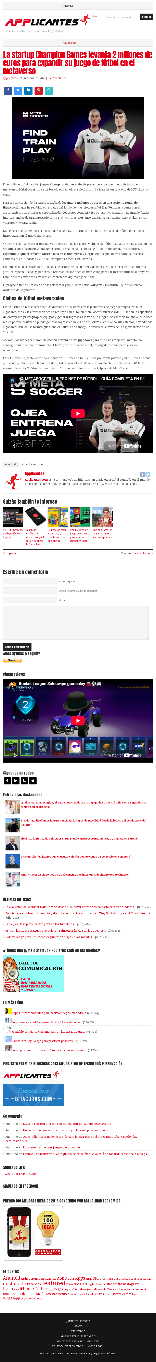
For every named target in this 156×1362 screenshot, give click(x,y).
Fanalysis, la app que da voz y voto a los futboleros (39, 924)
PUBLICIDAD (77, 1331)
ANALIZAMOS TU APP (69, 1341)
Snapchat (91, 1293)
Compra (107, 1278)
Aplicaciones (30, 1278)
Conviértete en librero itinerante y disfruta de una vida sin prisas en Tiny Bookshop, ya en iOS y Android (76, 913)
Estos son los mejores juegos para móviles (51, 1147)
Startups (148, 553)
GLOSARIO (93, 1341)
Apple (69, 1278)
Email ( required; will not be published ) (78, 590)
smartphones (77, 1293)
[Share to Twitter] (18, 94)
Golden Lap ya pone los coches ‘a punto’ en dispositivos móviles (48, 937)
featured (53, 1283)
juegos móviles (71, 1289)
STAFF (78, 1326)
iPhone (15, 1289)
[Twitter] (147, 474)
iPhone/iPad (31, 1288)
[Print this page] (49, 94)
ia (104, 1284)
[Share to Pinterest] (39, 94)
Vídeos (132, 1293)
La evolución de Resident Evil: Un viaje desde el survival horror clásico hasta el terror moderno (69, 907)
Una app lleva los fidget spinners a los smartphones (102, 533)
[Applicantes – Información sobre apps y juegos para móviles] (51, 25)
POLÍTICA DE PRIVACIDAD (67, 1346)
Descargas (144, 1278)
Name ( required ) (67, 581)
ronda (7, 1294)
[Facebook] (142, 474)
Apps (80, 1278)
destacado (14, 1283)
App (60, 1278)
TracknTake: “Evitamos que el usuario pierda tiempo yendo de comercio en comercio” (76, 856)
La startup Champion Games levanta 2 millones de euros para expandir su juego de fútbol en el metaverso (77, 63)
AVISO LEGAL (96, 1346)
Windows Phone (31, 1298)
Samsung (51, 1294)
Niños (120, 1289)
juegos (58, 1289)
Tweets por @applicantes (20, 1174)
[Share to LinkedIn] (28, 94)
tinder (108, 1293)
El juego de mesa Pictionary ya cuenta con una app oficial (57, 535)
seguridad (63, 1293)
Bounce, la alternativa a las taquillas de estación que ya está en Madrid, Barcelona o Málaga (85, 1154)
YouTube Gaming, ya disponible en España (13, 533)
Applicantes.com (36, 479)
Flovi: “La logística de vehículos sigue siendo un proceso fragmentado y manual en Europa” (79, 838)
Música (111, 1289)
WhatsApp (11, 1298)
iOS (144, 1283)
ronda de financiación (29, 1293)
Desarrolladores (125, 1278)
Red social (141, 1289)
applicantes (10, 78)
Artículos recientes (33, 464)
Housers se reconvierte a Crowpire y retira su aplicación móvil (65, 1130)
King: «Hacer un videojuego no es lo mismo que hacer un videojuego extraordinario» (75, 874)
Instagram (131, 1284)
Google (79, 1284)
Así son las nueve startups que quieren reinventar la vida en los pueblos (54, 930)
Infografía (114, 1283)
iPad (7, 1288)
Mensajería (86, 1289)
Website (63, 600)
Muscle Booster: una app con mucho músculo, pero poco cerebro (67, 1124)
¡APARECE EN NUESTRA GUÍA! (78, 1336)
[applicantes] (13, 488)
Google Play (93, 1284)
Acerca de (11, 464)
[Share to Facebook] (8, 94)
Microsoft (99, 1289)
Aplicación (48, 1278)
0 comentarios (57, 78)
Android (11, 1278)
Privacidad (129, 1289)
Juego (48, 1288)
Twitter (117, 1294)
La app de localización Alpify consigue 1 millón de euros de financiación (34, 537)
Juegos (136, 553)
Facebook (34, 1284)
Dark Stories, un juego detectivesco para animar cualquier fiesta (80, 535)
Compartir (9, 553)
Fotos (69, 1284)
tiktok (100, 1294)
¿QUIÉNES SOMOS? (78, 1321)
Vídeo (125, 1294)
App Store (94, 1278)
